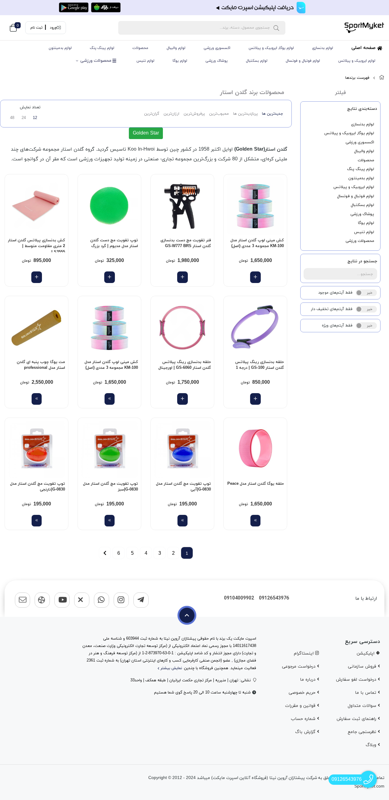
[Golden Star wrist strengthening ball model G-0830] (182, 449)
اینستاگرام (304, 653)
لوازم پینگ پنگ (102, 48)
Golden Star (146, 133)
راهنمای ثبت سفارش (357, 719)
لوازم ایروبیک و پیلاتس (356, 60)
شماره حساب (304, 719)
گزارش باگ (306, 732)
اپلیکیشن (366, 653)
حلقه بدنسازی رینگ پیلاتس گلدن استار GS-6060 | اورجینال (184, 365)
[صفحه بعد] (105, 553)
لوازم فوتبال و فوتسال (303, 60)
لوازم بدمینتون (60, 48)
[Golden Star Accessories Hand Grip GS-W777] (182, 206)
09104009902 (239, 598)
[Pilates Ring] (255, 327)
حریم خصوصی (303, 693)
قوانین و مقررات (301, 706)
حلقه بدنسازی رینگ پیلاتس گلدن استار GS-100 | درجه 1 (259, 365)
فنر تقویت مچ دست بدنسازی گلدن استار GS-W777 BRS (185, 243)
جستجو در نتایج (362, 261)
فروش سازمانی (363, 666)
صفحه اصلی (364, 48)
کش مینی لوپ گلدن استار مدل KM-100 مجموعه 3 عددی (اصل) (257, 243)
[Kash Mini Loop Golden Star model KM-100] (255, 206)
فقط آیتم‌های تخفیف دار (332, 309)
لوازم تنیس (145, 60)
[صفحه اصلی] (381, 78)
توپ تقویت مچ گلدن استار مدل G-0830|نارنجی (37, 487)
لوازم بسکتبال (256, 60)
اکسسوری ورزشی (217, 48)
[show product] (109, 399)
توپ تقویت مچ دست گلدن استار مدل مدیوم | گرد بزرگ (114, 243)
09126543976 (274, 598)
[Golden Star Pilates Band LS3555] (36, 206)
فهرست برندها (357, 78)
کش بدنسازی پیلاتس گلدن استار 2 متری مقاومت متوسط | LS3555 (36, 245)
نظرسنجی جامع (363, 732)
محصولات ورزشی (96, 61)
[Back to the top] (186, 615)
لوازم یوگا (180, 60)
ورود (53, 27)
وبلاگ (372, 745)
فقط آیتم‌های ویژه (337, 325)
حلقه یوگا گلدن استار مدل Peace (255, 484)
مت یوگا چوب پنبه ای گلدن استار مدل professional (41, 365)
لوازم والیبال (176, 48)
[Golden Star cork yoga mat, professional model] (36, 327)
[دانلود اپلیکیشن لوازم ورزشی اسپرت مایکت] (194, 7)
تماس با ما (366, 693)
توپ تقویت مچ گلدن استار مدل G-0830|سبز (110, 487)
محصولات (140, 48)
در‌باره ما (308, 679)
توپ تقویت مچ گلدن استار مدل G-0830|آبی (183, 487)
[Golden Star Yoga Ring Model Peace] (255, 449)
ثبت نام (36, 27)
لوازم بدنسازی (322, 48)
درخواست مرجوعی (299, 666)
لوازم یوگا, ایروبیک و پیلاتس (271, 48)
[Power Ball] (109, 206)
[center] (276, 27)
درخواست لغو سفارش (357, 679)
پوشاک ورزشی (216, 60)
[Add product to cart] (255, 277)
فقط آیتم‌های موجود (335, 292)
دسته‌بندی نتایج (362, 109)
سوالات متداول (363, 706)
